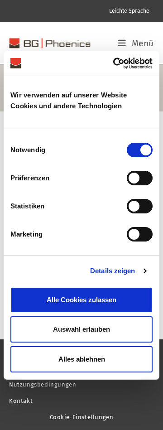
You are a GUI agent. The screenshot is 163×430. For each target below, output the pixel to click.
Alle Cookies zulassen (81, 300)
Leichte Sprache (129, 11)
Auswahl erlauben (81, 329)
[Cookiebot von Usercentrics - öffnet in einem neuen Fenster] (115, 63)
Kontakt (21, 400)
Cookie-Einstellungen (82, 417)
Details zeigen (112, 271)
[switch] (140, 178)
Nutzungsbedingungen (42, 384)
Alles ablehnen (81, 359)
